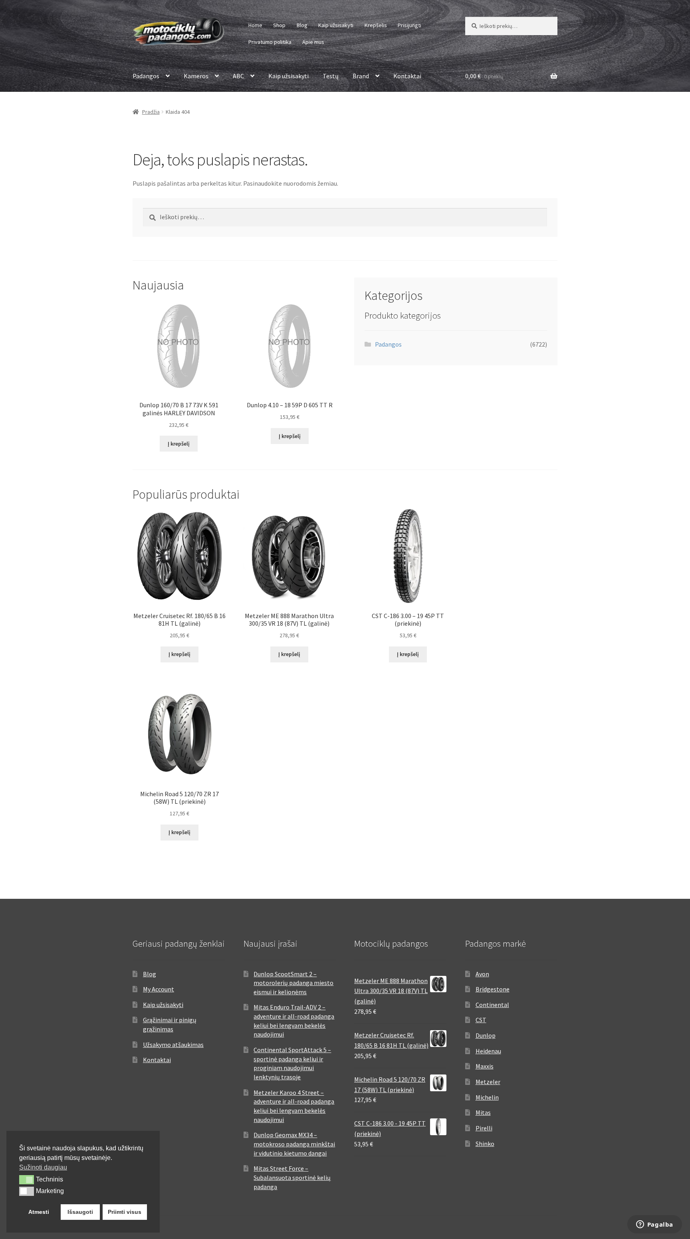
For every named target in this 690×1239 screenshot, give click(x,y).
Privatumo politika (269, 42)
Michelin (487, 1097)
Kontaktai (407, 76)
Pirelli (484, 1128)
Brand (361, 76)
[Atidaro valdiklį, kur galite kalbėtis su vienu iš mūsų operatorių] (654, 1225)
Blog (302, 25)
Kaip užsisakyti (335, 25)
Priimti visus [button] (124, 1212)
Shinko (485, 1144)
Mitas (483, 1112)
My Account (158, 989)
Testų (331, 76)
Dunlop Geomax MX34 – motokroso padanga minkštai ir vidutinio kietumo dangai (294, 1144)
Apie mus (313, 42)
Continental (492, 1005)
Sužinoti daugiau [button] (43, 1167)
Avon (482, 974)
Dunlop (486, 1035)
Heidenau (488, 1051)
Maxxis (485, 1066)
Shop (279, 25)
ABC (238, 76)
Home (255, 25)
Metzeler (488, 1082)
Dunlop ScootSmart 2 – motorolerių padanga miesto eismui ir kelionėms (293, 983)
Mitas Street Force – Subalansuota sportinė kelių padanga (292, 1177)
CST (481, 1020)
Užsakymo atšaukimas (173, 1045)
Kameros (196, 76)
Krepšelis (376, 25)
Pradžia (151, 111)
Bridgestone (493, 989)
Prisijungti (409, 25)
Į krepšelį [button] (179, 443)
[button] (26, 1179)
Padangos (146, 76)
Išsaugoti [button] (80, 1212)
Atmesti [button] (38, 1212)
